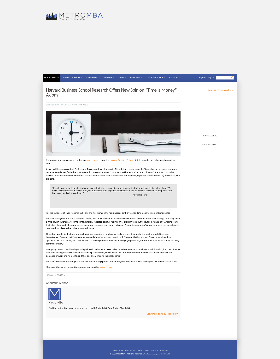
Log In (211, 78)
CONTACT (154, 351)
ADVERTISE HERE (210, 136)
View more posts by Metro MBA (162, 314)
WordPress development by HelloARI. (156, 354)
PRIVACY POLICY (130, 351)
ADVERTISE (164, 351)
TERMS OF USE (118, 351)
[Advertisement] (140, 49)
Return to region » (220, 90)
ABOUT (140, 351)
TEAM (147, 351)
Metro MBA (82, 105)
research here (105, 267)
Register (202, 78)
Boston (61, 275)
